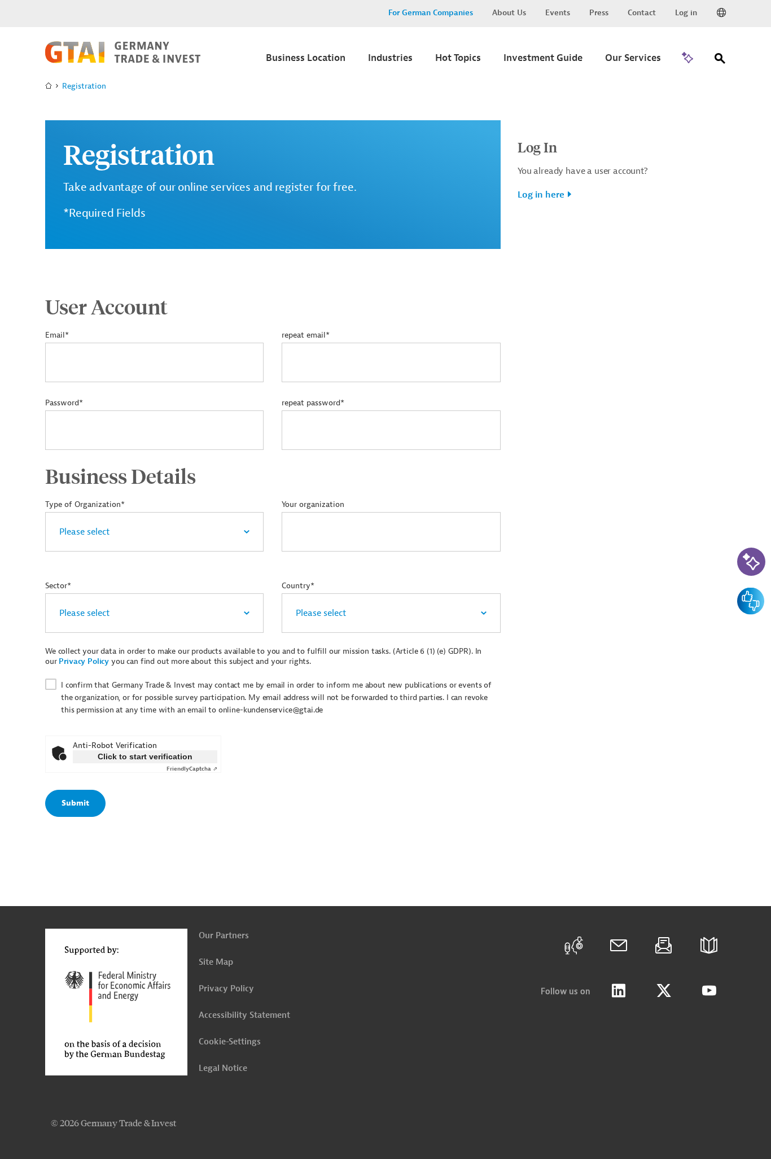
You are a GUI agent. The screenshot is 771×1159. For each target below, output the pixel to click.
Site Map (216, 962)
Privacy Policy (84, 661)
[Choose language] (721, 13)
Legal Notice (223, 1068)
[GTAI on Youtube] (709, 991)
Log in (686, 13)
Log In (537, 146)
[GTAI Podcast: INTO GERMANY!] (573, 946)
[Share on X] (664, 991)
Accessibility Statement (244, 1015)
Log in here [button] (541, 194)
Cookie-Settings (230, 1041)
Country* (298, 586)
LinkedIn (619, 991)
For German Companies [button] (430, 13)
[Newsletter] (664, 946)
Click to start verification (145, 756)
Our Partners (224, 935)
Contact (642, 13)
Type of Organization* (85, 504)
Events (557, 13)
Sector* (58, 586)
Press (598, 13)
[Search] (720, 61)
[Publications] (709, 946)
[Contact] (619, 946)
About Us (509, 13)
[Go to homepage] (122, 60)
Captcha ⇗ (192, 768)
